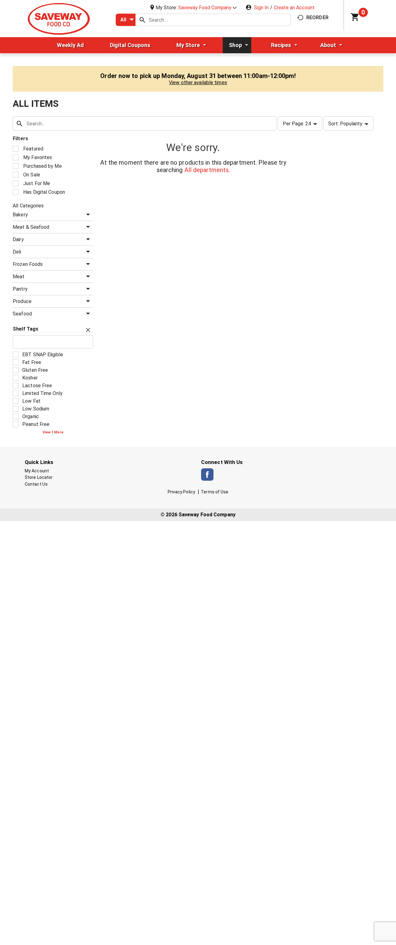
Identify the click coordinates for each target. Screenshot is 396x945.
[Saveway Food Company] (59, 18)
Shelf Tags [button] (25, 329)
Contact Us (36, 484)
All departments (206, 170)
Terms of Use (214, 491)
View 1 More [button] (53, 432)
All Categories (28, 206)
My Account (37, 470)
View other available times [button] (198, 82)
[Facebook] (207, 474)
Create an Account (294, 8)
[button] (207, 8)
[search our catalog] (142, 20)
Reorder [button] (317, 17)
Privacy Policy (181, 491)
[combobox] (126, 20)
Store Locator (39, 477)
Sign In (261, 8)
